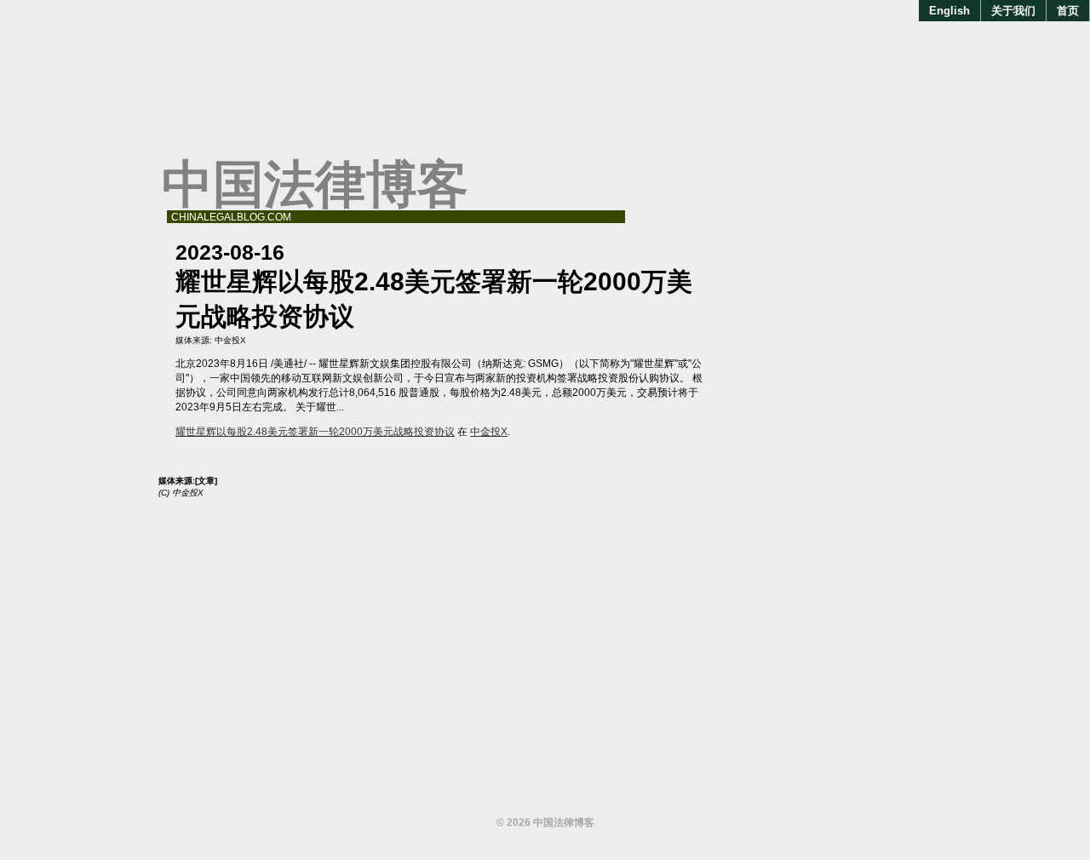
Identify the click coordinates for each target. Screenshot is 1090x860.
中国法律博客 (315, 184)
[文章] (206, 480)
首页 (1068, 10)
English (949, 10)
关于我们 (1013, 10)
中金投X (230, 340)
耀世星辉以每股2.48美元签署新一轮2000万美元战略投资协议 (315, 432)
